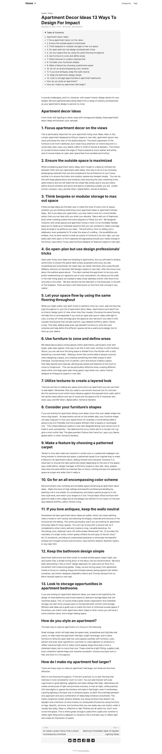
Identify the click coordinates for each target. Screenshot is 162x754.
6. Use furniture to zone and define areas (66, 56)
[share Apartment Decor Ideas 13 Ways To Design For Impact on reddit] (79, 741)
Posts (50, 13)
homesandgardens (83, 750)
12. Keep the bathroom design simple (64, 75)
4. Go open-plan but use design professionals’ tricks (71, 49)
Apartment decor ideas (57, 37)
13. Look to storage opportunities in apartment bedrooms (74, 78)
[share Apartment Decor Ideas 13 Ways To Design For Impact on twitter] (70, 741)
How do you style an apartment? (62, 81)
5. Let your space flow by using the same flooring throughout (75, 53)
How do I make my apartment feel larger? (66, 84)
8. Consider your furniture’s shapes (63, 62)
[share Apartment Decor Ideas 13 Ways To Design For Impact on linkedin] (74, 741)
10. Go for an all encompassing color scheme (68, 68)
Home (29, 3)
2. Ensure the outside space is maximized (66, 43)
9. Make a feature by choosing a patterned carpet (70, 65)
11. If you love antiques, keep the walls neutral (68, 72)
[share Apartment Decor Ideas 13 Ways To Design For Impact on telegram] (93, 741)
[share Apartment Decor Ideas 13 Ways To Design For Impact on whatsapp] (88, 741)
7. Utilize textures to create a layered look (66, 59)
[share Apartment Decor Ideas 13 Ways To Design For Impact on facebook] (83, 741)
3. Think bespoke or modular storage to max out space (72, 46)
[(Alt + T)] (35, 3)
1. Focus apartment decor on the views (65, 40)
